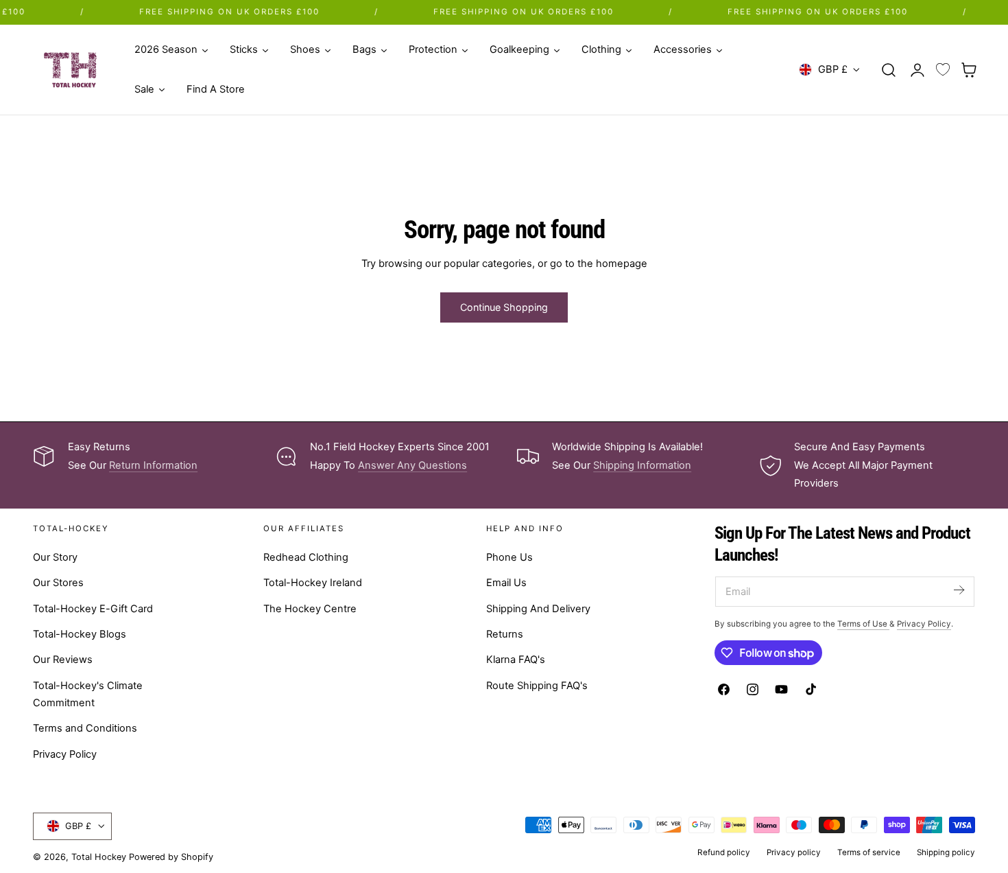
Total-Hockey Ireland (312, 583)
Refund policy (723, 852)
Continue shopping (504, 307)
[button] (888, 69)
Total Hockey (98, 857)
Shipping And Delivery (538, 609)
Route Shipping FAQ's (537, 685)
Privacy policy (794, 852)
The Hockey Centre (310, 609)
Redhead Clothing (305, 557)
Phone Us (509, 557)
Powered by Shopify (171, 857)
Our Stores (58, 583)
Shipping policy (946, 852)
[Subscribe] (958, 590)
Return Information (153, 465)
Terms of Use (863, 624)
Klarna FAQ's (515, 659)
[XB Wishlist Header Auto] (943, 70)
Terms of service (868, 852)
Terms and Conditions (85, 728)
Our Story (55, 557)
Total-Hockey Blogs (79, 634)
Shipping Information (642, 465)
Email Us (506, 583)
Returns (504, 634)
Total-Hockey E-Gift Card (93, 609)
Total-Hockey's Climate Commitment (88, 694)
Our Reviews (63, 659)
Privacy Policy (65, 754)
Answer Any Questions (412, 465)
